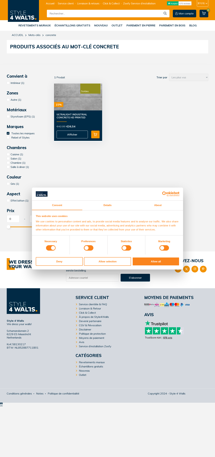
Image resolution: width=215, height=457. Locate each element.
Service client (66, 3)
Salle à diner (20, 167)
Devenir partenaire (90, 321)
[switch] (88, 248)
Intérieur (17, 83)
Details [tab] (107, 205)
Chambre (18, 162)
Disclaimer (85, 329)
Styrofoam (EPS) (23, 116)
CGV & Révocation (90, 325)
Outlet (117, 25)
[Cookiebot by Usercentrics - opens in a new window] (164, 193)
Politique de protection (92, 333)
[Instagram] (194, 269)
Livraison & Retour (90, 308)
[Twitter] (186, 269)
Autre (16, 99)
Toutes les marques (23, 133)
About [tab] (158, 205)
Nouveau (101, 25)
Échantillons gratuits (72, 25)
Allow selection (108, 261)
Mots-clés (34, 35)
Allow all (156, 261)
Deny (59, 261)
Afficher (72, 134)
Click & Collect (111, 3)
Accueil (50, 3)
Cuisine (17, 154)
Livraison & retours (88, 3)
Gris (15, 183)
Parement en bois (172, 25)
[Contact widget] (1, 404)
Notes (40, 393)
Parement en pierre (140, 25)
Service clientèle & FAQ (93, 304)
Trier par (161, 77)
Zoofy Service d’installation (139, 3)
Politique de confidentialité (63, 393)
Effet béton (20, 200)
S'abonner (135, 277)
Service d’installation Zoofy (95, 346)
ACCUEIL (17, 35)
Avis (81, 342)
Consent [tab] (57, 205)
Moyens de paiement (91, 338)
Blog (193, 25)
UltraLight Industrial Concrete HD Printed (72, 116)
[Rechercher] (165, 13)
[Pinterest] (203, 269)
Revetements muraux (34, 25)
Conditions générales (19, 393)
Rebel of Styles (20, 137)
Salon (16, 158)
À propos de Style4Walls (94, 317)
